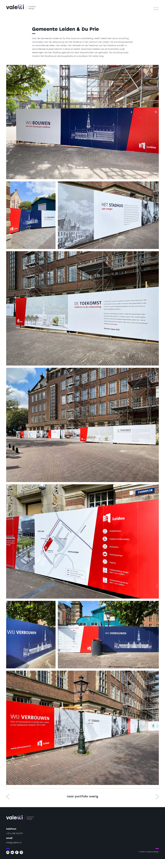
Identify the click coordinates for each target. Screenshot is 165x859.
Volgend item (157, 796)
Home (21, 7)
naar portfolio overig (82, 796)
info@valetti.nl (13, 843)
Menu (156, 9)
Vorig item (8, 796)
